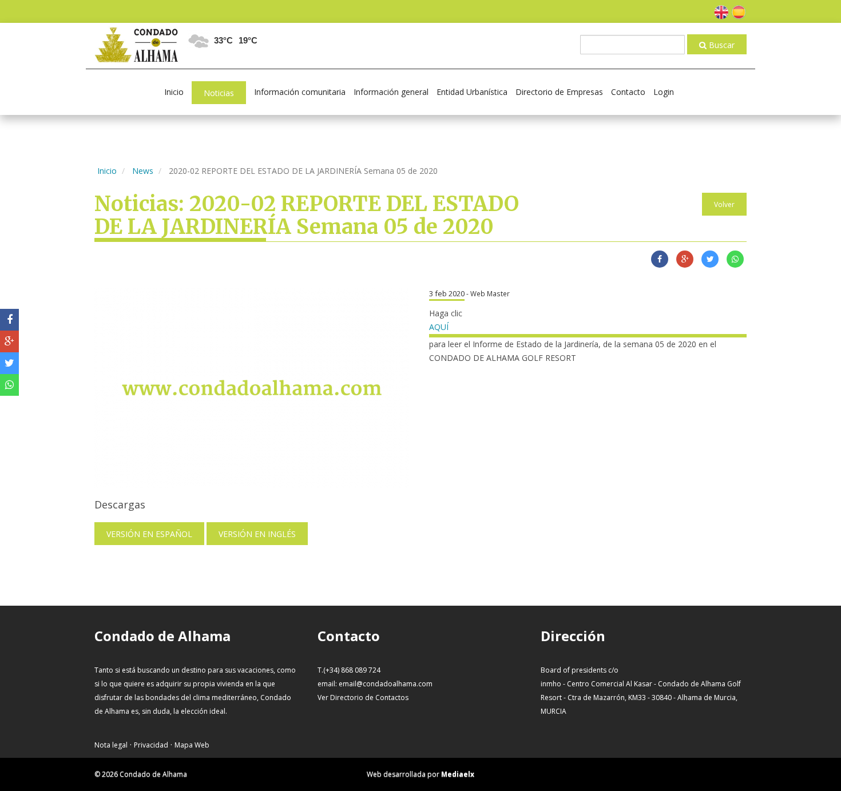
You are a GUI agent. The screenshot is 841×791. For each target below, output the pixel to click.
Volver (724, 204)
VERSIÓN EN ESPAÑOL (149, 533)
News (142, 170)
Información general (391, 91)
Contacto (628, 91)
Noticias (219, 93)
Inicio (174, 91)
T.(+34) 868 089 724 (349, 670)
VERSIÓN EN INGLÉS (257, 533)
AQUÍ (439, 326)
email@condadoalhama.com (386, 684)
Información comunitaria (300, 91)
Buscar (721, 44)
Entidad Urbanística (472, 91)
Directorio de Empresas (559, 91)
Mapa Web (191, 745)
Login (663, 91)
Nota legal (111, 745)
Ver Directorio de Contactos (363, 697)
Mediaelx (457, 774)
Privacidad (151, 745)
